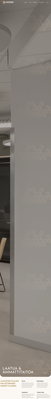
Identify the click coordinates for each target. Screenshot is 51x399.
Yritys (30, 2)
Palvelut (25, 2)
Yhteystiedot (41, 2)
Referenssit (35, 2)
